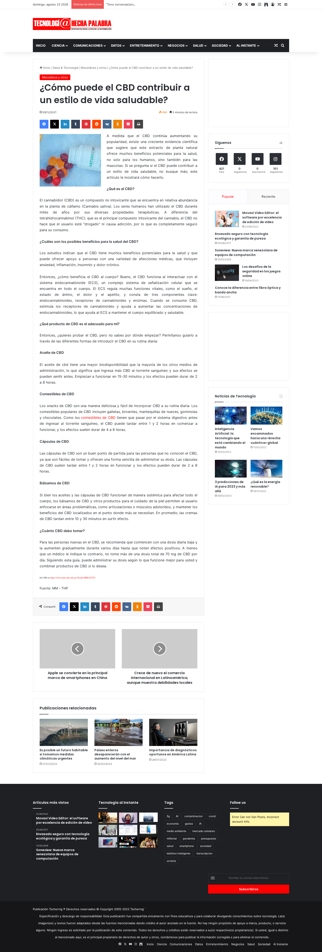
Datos (116, 45)
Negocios (176, 45)
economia (173, 823)
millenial (172, 838)
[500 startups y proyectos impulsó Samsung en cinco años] (128, 842)
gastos (189, 823)
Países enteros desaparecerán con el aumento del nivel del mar (115, 754)
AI (177, 816)
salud (170, 846)
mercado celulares (203, 831)
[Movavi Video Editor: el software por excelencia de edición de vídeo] (227, 219)
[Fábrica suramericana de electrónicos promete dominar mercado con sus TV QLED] (108, 842)
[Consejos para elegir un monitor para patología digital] (108, 830)
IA (200, 823)
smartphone (186, 846)
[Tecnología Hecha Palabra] (73, 24)
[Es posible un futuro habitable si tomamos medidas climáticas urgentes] (64, 732)
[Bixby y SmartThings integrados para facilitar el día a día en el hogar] (128, 830)
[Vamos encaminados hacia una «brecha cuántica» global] (266, 416)
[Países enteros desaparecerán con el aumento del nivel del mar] (118, 732)
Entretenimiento (144, 45)
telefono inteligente (178, 853)
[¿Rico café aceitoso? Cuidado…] (108, 818)
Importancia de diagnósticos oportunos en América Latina (173, 752)
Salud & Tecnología (65, 67)
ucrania (171, 860)
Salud (198, 45)
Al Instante (246, 45)
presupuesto (208, 838)
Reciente (268, 196)
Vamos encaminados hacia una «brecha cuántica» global (265, 436)
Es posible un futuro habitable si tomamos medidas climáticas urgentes (64, 754)
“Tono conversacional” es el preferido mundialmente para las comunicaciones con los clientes (170, 4)
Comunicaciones (88, 45)
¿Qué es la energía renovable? (265, 484)
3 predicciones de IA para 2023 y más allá (230, 486)
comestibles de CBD (98, 417)
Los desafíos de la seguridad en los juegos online (261, 271)
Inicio (41, 45)
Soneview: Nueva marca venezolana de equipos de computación (246, 252)
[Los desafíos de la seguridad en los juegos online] (227, 272)
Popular (228, 196)
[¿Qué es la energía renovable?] (266, 469)
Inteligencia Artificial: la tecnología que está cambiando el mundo (230, 438)
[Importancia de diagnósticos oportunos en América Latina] (173, 732)
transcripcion (204, 853)
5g (168, 816)
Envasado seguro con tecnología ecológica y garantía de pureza (241, 236)
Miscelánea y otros (93, 67)
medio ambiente (176, 831)
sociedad (205, 846)
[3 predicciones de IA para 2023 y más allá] (231, 469)
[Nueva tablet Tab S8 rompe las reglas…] (148, 842)
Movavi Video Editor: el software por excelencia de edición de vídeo (262, 217)
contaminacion (193, 816)
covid (212, 816)
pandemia (189, 838)
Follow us (238, 802)
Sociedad (220, 45)
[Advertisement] (205, 23)
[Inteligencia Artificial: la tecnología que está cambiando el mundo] (231, 416)
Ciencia (58, 45)
